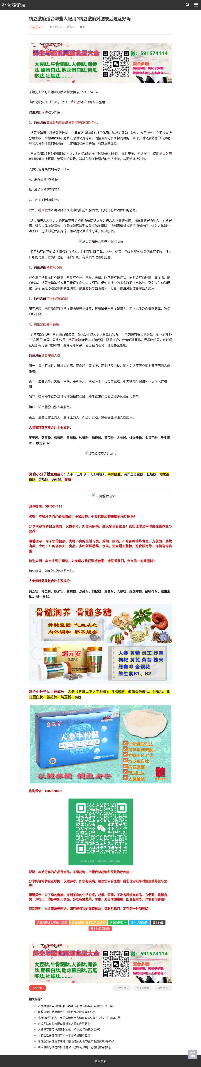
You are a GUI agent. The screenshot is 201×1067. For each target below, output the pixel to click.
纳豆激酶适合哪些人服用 (52, 922)
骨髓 (114, 474)
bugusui (36, 27)
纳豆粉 (56, 479)
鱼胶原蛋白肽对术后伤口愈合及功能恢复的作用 (67, 1012)
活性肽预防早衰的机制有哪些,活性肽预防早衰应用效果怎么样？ (76, 1006)
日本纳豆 (158, 922)
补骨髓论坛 (14, 5)
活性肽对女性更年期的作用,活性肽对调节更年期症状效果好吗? (76, 1041)
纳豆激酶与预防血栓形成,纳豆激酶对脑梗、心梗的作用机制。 (75, 1047)
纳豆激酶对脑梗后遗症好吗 (88, 922)
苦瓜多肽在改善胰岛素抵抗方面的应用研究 (64, 1023)
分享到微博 (143, 988)
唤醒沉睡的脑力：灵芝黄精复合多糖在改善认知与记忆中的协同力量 (79, 1018)
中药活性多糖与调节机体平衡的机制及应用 (64, 1035)
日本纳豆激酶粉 (100, 928)
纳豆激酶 (36, 102)
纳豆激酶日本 (118, 922)
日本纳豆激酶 (139, 922)
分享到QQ (163, 988)
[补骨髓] (100, 63)
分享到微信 (122, 988)
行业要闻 (37, 988)
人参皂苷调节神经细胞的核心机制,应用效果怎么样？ (70, 1029)
